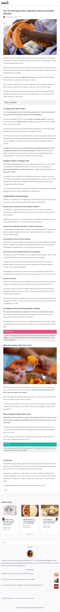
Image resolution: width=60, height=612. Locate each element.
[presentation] (10, 511)
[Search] (57, 542)
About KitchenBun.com (8, 598)
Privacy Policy (26, 598)
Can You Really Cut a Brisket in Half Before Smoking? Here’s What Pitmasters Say (22, 585)
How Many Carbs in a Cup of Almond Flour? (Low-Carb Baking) (29, 521)
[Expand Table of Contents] (54, 102)
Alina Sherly (10, 17)
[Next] (57, 519)
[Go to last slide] (3, 519)
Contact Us (18, 598)
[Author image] (4, 17)
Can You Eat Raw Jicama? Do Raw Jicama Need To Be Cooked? (50, 521)
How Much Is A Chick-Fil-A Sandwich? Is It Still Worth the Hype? (17, 573)
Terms (33, 598)
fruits (5, 489)
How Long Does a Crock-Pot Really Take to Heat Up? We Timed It (18, 579)
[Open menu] (57, 2)
